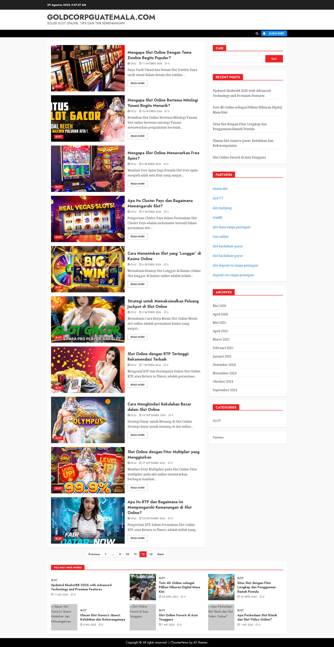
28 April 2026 (170, 596)
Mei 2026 (219, 306)
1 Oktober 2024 (151, 365)
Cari (219, 48)
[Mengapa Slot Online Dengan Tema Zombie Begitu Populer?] (88, 68)
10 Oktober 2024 (152, 111)
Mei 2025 (219, 322)
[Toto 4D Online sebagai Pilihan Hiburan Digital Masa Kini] (143, 587)
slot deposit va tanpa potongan (236, 265)
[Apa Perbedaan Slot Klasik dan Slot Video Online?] (221, 617)
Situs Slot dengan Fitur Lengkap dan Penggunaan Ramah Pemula (256, 587)
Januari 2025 (222, 356)
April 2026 (220, 314)
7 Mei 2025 (168, 625)
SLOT (58, 86)
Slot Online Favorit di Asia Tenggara (239, 157)
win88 (217, 217)
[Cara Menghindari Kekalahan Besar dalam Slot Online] (88, 420)
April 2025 (220, 331)
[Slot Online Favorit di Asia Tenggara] (143, 617)
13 (151, 554)
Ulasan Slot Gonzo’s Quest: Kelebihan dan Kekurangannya (102, 617)
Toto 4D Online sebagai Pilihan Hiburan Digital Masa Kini (179, 587)
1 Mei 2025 (247, 625)
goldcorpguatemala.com (101, 17)
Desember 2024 (224, 365)
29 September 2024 (154, 415)
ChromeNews (179, 642)
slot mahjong (222, 208)
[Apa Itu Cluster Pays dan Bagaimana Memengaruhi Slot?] (88, 219)
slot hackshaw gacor (228, 246)
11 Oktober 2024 (152, 63)
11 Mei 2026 (61, 594)
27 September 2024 (153, 463)
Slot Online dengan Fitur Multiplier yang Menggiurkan (163, 454)
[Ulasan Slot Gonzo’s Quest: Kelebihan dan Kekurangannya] (64, 617)
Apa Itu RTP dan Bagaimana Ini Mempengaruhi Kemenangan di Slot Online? (160, 507)
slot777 (218, 198)
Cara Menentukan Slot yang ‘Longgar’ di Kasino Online (164, 256)
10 (127, 554)
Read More (138, 83)
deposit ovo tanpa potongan (234, 275)
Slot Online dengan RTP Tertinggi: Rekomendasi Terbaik (158, 356)
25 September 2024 (153, 518)
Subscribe (276, 33)
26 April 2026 (249, 596)
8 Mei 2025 (90, 625)
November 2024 (224, 373)
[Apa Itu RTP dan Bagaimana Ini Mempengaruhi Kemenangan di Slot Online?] (88, 520)
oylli (133, 63)
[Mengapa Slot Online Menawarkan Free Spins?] (88, 169)
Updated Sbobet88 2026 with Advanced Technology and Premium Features (81, 587)
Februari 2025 (223, 348)
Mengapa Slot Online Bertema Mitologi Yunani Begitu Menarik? (163, 102)
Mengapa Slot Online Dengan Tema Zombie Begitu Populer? (159, 55)
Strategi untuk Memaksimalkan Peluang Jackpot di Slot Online (163, 303)
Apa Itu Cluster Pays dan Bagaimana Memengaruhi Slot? (160, 203)
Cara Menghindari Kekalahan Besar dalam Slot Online (159, 406)
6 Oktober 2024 (151, 212)
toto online (221, 236)
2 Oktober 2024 (151, 312)
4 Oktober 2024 (151, 264)
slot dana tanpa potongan (231, 227)
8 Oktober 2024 (151, 164)
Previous (94, 554)
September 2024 (225, 390)
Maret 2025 (221, 339)
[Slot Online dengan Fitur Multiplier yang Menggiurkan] (88, 470)
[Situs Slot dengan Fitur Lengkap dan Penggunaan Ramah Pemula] (221, 587)
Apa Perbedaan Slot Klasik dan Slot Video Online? (257, 617)
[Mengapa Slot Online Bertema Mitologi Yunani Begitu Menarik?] (88, 118)
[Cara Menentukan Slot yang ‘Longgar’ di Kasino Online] (88, 269)
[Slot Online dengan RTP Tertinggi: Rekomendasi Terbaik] (88, 369)
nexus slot (220, 188)
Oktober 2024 (223, 381)
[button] (257, 33)
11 (135, 554)
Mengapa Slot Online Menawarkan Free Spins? (163, 155)
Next (160, 554)
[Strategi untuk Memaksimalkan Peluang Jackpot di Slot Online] (88, 319)
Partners (218, 437)
